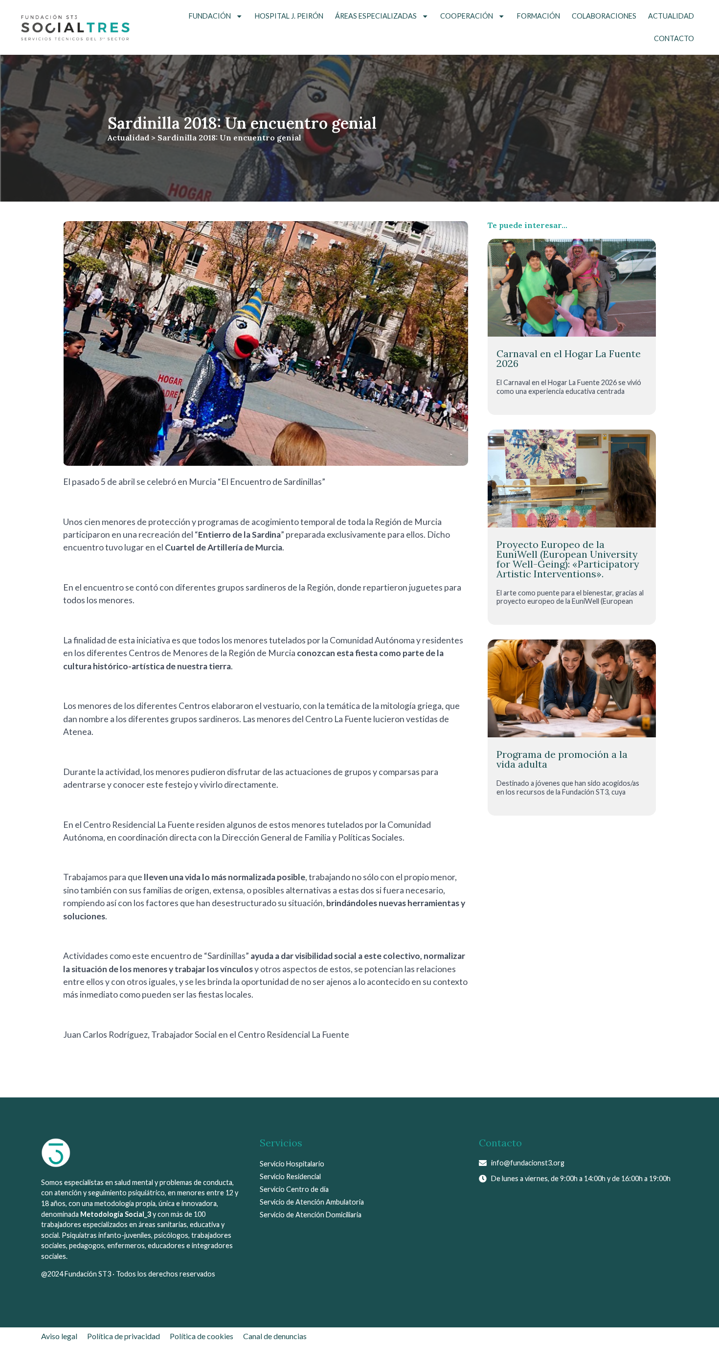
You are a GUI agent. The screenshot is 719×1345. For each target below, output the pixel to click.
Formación (538, 16)
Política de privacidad (123, 1336)
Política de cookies (201, 1336)
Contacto (674, 38)
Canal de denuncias (275, 1336)
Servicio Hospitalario (292, 1164)
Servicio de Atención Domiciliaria (310, 1214)
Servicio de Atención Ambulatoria (312, 1202)
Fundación (210, 16)
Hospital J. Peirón (289, 16)
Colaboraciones (604, 16)
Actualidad (671, 16)
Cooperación (466, 16)
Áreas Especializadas (376, 16)
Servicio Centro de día (294, 1189)
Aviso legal (59, 1336)
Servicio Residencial (290, 1176)
